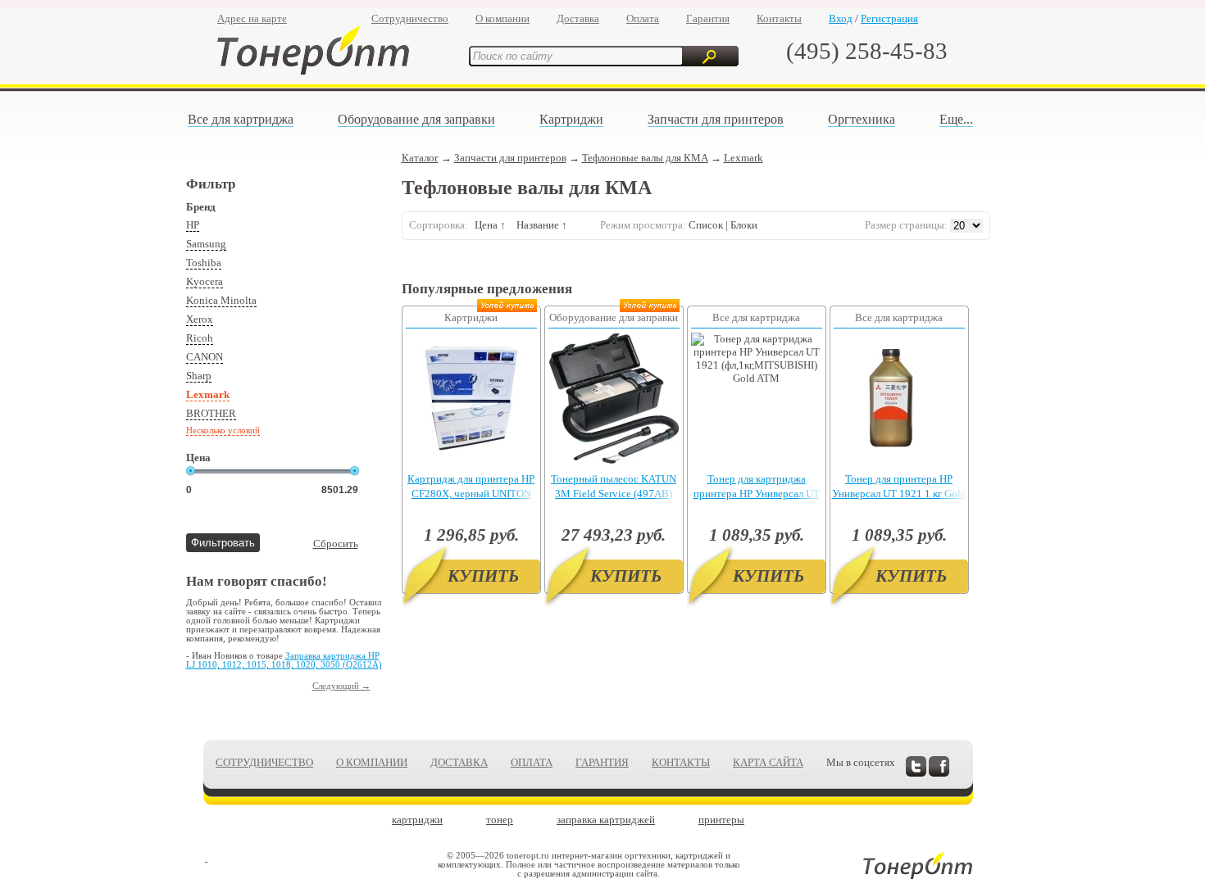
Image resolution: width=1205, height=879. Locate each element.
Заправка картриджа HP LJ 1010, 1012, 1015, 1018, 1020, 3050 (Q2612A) (284, 660)
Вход (841, 18)
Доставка (578, 18)
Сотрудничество (409, 18)
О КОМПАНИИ (371, 762)
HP (192, 225)
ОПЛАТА (531, 762)
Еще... (956, 119)
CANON (204, 357)
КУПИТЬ (483, 576)
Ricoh (199, 338)
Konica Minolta (221, 300)
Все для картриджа (240, 119)
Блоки (743, 225)
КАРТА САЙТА (768, 762)
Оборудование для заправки (416, 119)
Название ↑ (541, 225)
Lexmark (208, 394)
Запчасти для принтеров (716, 119)
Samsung (206, 244)
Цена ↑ (490, 225)
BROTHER (211, 413)
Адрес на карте (252, 18)
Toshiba (203, 262)
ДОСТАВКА (459, 762)
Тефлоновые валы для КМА (645, 158)
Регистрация (889, 18)
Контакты (779, 18)
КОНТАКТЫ (681, 762)
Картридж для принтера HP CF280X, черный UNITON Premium (470, 493)
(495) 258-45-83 (867, 51)
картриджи (417, 819)
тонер (499, 819)
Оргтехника (861, 119)
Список (706, 225)
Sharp (198, 375)
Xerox (199, 319)
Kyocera (204, 281)
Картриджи (571, 119)
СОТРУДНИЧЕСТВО (264, 762)
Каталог (420, 158)
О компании (502, 18)
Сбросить (335, 543)
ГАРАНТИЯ (602, 762)
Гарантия (708, 18)
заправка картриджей (606, 819)
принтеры (721, 819)
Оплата (642, 18)
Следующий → (341, 686)
